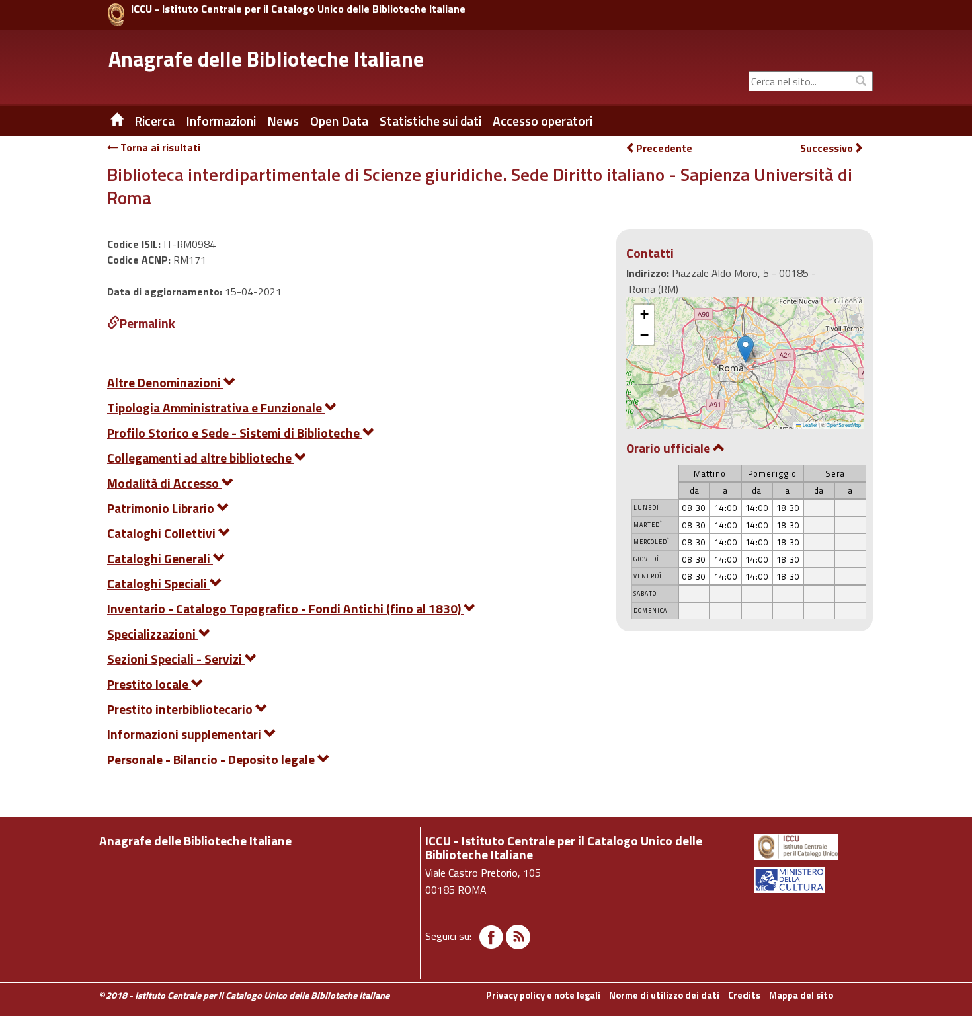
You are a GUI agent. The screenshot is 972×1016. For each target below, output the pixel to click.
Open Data (339, 121)
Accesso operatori (542, 121)
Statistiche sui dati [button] (430, 121)
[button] (745, 349)
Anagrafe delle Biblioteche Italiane (266, 59)
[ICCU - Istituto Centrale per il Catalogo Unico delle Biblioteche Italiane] (116, 14)
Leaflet (809, 424)
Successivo (826, 148)
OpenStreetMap (844, 424)
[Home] (107, 120)
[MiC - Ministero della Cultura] (812, 880)
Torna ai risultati (159, 147)
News (283, 121)
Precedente (664, 148)
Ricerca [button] (154, 121)
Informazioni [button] (221, 121)
